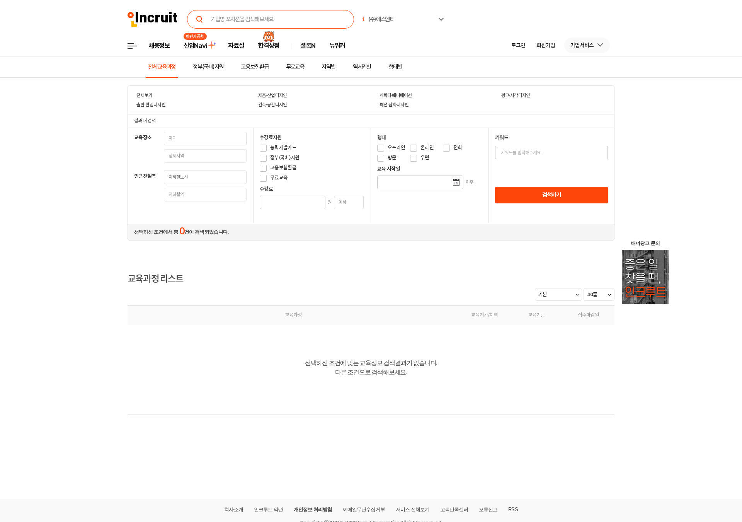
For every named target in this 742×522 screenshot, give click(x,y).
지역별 (328, 67)
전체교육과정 (161, 67)
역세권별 (362, 67)
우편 (424, 157)
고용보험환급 (254, 67)
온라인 (427, 147)
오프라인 (396, 147)
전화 (457, 147)
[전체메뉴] (138, 48)
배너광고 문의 (645, 243)
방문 (392, 157)
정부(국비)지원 (208, 67)
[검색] (199, 19)
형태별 (395, 67)
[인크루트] (152, 19)
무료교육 (295, 67)
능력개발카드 (283, 147)
